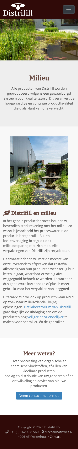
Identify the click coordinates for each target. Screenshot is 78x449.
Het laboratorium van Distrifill (47, 307)
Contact (55, 437)
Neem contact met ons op (39, 395)
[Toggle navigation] (69, 9)
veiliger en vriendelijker (45, 317)
